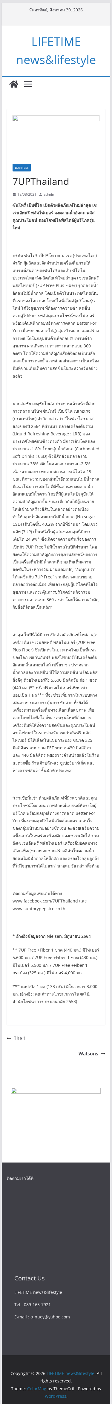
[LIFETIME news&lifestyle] (14, 84)
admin (49, 194)
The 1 (20, 1038)
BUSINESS (21, 167)
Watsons (88, 1053)
